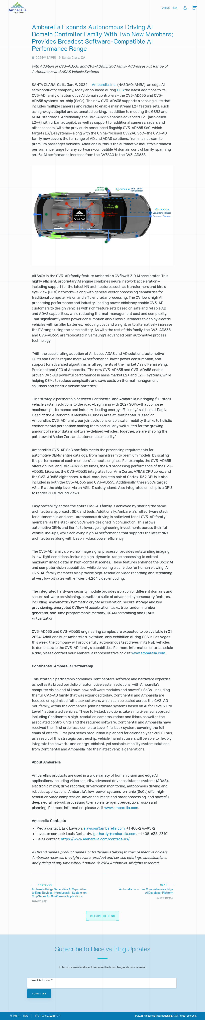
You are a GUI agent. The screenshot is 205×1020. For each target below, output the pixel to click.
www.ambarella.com (148, 653)
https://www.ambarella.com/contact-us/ (95, 839)
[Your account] (185, 8)
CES (120, 90)
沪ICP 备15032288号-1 (47, 1015)
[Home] (17, 12)
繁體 (174, 7)
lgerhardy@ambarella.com (114, 834)
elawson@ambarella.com (104, 828)
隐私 (25, 1015)
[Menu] (195, 8)
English (166, 7)
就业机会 (15, 1015)
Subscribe (39, 993)
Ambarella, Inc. (104, 85)
